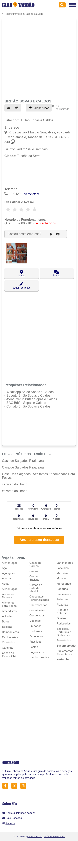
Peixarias (62, 599)
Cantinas (7, 647)
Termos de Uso (35, 836)
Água (5, 583)
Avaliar (56, 275)
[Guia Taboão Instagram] (24, 785)
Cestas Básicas (34, 578)
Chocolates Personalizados (39, 598)
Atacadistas (9, 611)
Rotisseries (64, 623)
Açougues (8, 573)
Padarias (62, 588)
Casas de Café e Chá (9, 654)
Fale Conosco (14, 817)
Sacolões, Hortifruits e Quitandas (64, 632)
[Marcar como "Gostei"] (9, 107)
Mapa (21, 275)
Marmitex (62, 573)
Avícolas (7, 616)
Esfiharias (35, 631)
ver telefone (32, 194)
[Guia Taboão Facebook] (6, 785)
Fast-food (35, 641)
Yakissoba (63, 659)
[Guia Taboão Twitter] (15, 785)
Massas (61, 578)
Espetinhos (36, 636)
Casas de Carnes (35, 564)
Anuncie (10, 823)
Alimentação (10, 562)
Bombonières (10, 632)
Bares (5, 621)
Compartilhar (40, 107)
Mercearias (64, 583)
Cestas (33, 571)
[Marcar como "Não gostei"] (17, 107)
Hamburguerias (39, 657)
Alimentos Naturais (8, 595)
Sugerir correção (21, 287)
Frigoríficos (36, 652)
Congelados (37, 615)
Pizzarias (62, 604)
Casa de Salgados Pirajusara (23, 460)
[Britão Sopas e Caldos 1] (16, 262)
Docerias (35, 620)
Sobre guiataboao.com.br (20, 812)
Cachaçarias (10, 637)
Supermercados (67, 645)
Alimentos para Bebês (9, 604)
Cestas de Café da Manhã (35, 588)
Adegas (7, 578)
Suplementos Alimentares (65, 652)
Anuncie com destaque (39, 540)
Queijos (61, 618)
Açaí (5, 568)
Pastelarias (64, 594)
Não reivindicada (62, 107)
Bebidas (7, 626)
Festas (33, 646)
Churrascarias (38, 605)
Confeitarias (37, 610)
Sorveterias (64, 640)
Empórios (35, 625)
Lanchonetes (65, 562)
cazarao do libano (14, 484)
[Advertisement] (39, 58)
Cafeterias (8, 642)
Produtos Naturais (62, 611)
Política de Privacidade (54, 836)
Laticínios (63, 568)
